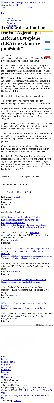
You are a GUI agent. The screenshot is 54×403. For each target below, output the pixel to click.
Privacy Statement (33, 390)
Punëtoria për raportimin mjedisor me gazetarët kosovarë (24, 308)
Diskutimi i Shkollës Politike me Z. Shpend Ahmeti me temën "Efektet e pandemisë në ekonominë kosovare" (26, 257)
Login (4, 13)
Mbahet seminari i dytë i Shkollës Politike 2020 (20, 282)
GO (30, 7)
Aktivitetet (16, 197)
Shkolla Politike (8, 362)
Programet (6, 364)
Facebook (5, 372)
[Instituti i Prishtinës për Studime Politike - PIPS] (23, 2)
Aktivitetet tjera (44, 325)
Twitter (4, 374)
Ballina (4, 356)
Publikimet (6, 369)
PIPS (21, 395)
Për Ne (4, 359)
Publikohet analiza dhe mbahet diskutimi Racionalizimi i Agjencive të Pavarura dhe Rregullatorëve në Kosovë (24, 226)
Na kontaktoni (7, 377)
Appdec (17, 400)
